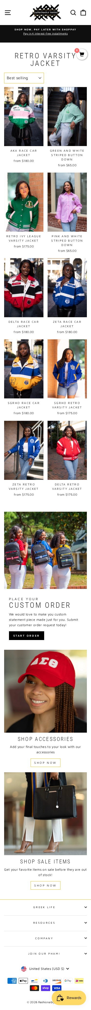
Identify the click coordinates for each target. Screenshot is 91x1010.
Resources (44, 922)
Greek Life (44, 907)
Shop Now (45, 762)
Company (44, 938)
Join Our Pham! (44, 953)
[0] (81, 54)
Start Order (26, 635)
